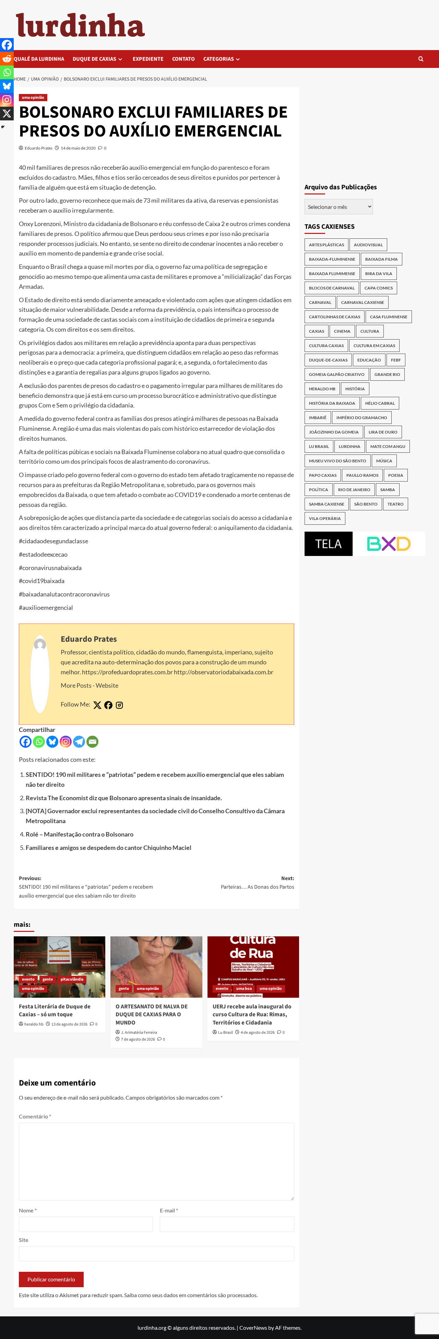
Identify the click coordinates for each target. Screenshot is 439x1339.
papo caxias (322, 475)
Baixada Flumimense (332, 273)
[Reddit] (7, 59)
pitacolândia (72, 979)
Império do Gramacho (361, 417)
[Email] (92, 742)
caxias (316, 331)
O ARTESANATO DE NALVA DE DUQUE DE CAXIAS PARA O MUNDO (152, 1015)
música (384, 460)
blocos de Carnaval (332, 288)
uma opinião (33, 97)
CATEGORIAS (218, 59)
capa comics (379, 288)
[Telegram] (79, 742)
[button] (421, 59)
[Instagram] (66, 742)
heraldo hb (34, 1024)
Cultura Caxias (326, 345)
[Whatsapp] (39, 742)
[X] (7, 113)
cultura (369, 331)
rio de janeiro (354, 489)
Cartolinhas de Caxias (334, 316)
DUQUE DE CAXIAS (94, 59)
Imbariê (318, 417)
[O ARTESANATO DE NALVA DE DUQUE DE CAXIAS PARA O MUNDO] (156, 966)
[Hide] (2, 127)
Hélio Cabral (380, 403)
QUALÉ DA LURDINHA (39, 59)
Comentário (35, 1116)
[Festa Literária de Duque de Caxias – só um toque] (59, 966)
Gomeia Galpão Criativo (337, 374)
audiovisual (368, 244)
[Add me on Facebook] (108, 705)
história (355, 388)
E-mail (169, 1210)
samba (387, 489)
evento (28, 979)
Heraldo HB (322, 388)
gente (48, 979)
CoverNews (253, 1327)
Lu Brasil (225, 1032)
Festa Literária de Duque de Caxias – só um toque (55, 1011)
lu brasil (319, 446)
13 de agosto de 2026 (69, 1024)
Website (107, 685)
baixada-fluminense (332, 259)
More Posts (76, 685)
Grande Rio (387, 374)
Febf (396, 360)
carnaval (320, 302)
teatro (396, 504)
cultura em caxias (374, 345)
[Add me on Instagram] (119, 705)
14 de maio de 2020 (78, 148)
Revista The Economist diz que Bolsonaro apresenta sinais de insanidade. (124, 798)
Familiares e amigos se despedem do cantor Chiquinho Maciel (108, 847)
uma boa (244, 989)
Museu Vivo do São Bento (337, 460)
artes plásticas (326, 244)
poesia (395, 475)
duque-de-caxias (328, 360)
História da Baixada (332, 403)
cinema (342, 331)
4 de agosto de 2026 (258, 1032)
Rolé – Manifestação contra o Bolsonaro (79, 834)
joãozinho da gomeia (334, 432)
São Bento (366, 504)
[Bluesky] (52, 742)
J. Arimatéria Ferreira (139, 1032)
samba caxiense (326, 504)
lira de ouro (383, 432)
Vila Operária (325, 518)
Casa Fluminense (388, 316)
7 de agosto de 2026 (138, 1039)
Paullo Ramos (362, 475)
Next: (257, 883)
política (318, 489)
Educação (369, 360)
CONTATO (183, 59)
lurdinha (349, 446)
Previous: (86, 887)
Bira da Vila (378, 273)
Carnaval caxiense (362, 302)
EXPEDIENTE (148, 59)
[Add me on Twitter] (97, 705)
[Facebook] (26, 742)
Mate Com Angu (387, 446)
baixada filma (381, 259)
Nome (28, 1210)
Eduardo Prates (38, 148)
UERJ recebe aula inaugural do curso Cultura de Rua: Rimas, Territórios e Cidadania (252, 1015)
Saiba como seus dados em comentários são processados (190, 1295)
